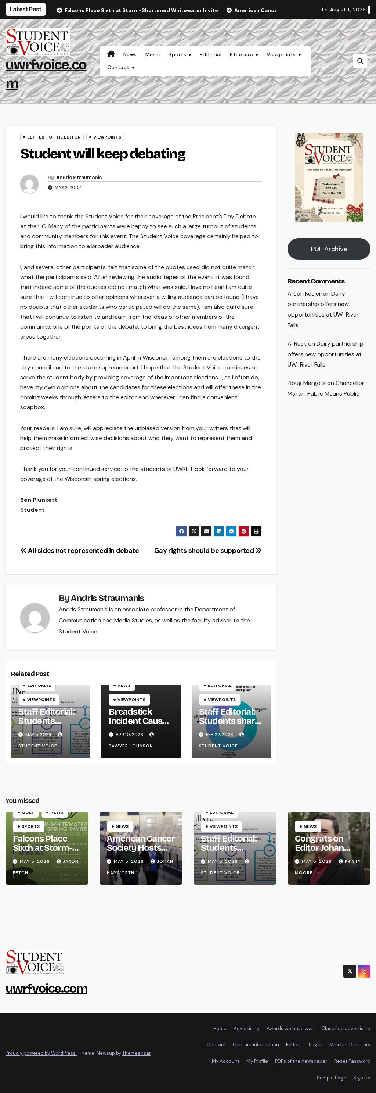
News (130, 54)
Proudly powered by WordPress (41, 1053)
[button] (360, 61)
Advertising (247, 1028)
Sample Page (331, 1078)
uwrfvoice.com (46, 988)
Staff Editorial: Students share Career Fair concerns (229, 725)
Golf (28, 812)
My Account (225, 1061)
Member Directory (349, 1045)
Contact (119, 67)
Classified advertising (345, 1028)
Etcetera (242, 54)
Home (220, 1028)
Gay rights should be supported (205, 550)
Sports (178, 54)
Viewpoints (282, 54)
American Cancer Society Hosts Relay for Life (141, 847)
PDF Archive (329, 248)
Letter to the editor (54, 137)
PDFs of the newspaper (301, 1061)
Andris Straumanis (79, 178)
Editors (294, 1045)
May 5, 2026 (35, 861)
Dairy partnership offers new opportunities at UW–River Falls (326, 354)
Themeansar (136, 1053)
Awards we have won (290, 1028)
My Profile (257, 1061)
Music (152, 54)
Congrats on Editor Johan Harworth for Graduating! (321, 852)
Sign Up (361, 1078)
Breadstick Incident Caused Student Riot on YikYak (140, 725)
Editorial (211, 54)
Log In (315, 1045)
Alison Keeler (304, 293)
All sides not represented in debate (83, 550)
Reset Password (352, 1061)
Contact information (256, 1045)
